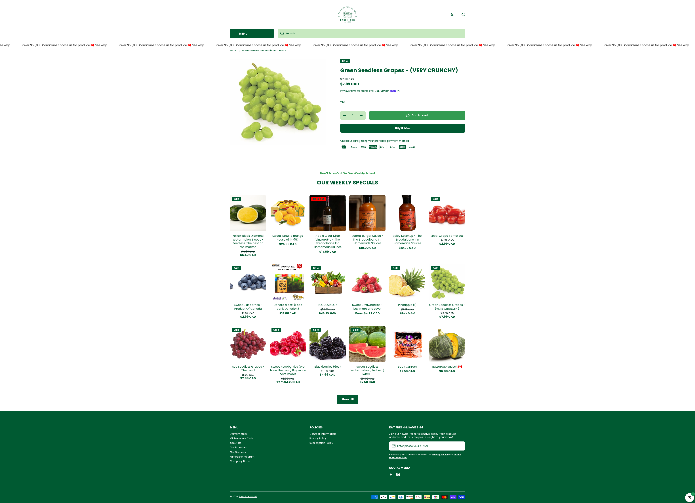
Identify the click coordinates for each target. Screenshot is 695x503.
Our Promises (238, 447)
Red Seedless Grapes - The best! (248, 368)
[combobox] (371, 33)
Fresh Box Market (248, 496)
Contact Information (322, 433)
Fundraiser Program (242, 456)
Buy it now (402, 128)
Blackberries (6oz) (327, 367)
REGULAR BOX (327, 305)
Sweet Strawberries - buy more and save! (367, 307)
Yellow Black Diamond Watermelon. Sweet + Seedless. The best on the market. (248, 241)
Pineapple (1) (407, 305)
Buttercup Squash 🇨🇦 (447, 367)
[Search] (281, 33)
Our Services (238, 452)
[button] (463, 14)
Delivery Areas (239, 433)
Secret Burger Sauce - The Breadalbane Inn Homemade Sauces (367, 239)
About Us (235, 443)
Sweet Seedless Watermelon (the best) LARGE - (367, 370)
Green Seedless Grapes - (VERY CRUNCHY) (447, 307)
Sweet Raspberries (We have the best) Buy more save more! (288, 370)
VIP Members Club (241, 438)
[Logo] (347, 14)
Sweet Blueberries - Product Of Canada (248, 307)
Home (233, 50)
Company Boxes (240, 461)
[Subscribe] (460, 446)
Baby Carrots (407, 367)
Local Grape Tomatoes (447, 236)
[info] (248, 218)
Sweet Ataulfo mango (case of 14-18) (287, 238)
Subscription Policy (321, 443)
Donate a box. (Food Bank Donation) (287, 307)
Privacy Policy (318, 438)
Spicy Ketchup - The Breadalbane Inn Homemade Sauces (407, 239)
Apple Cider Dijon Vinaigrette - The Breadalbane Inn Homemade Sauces (328, 241)
